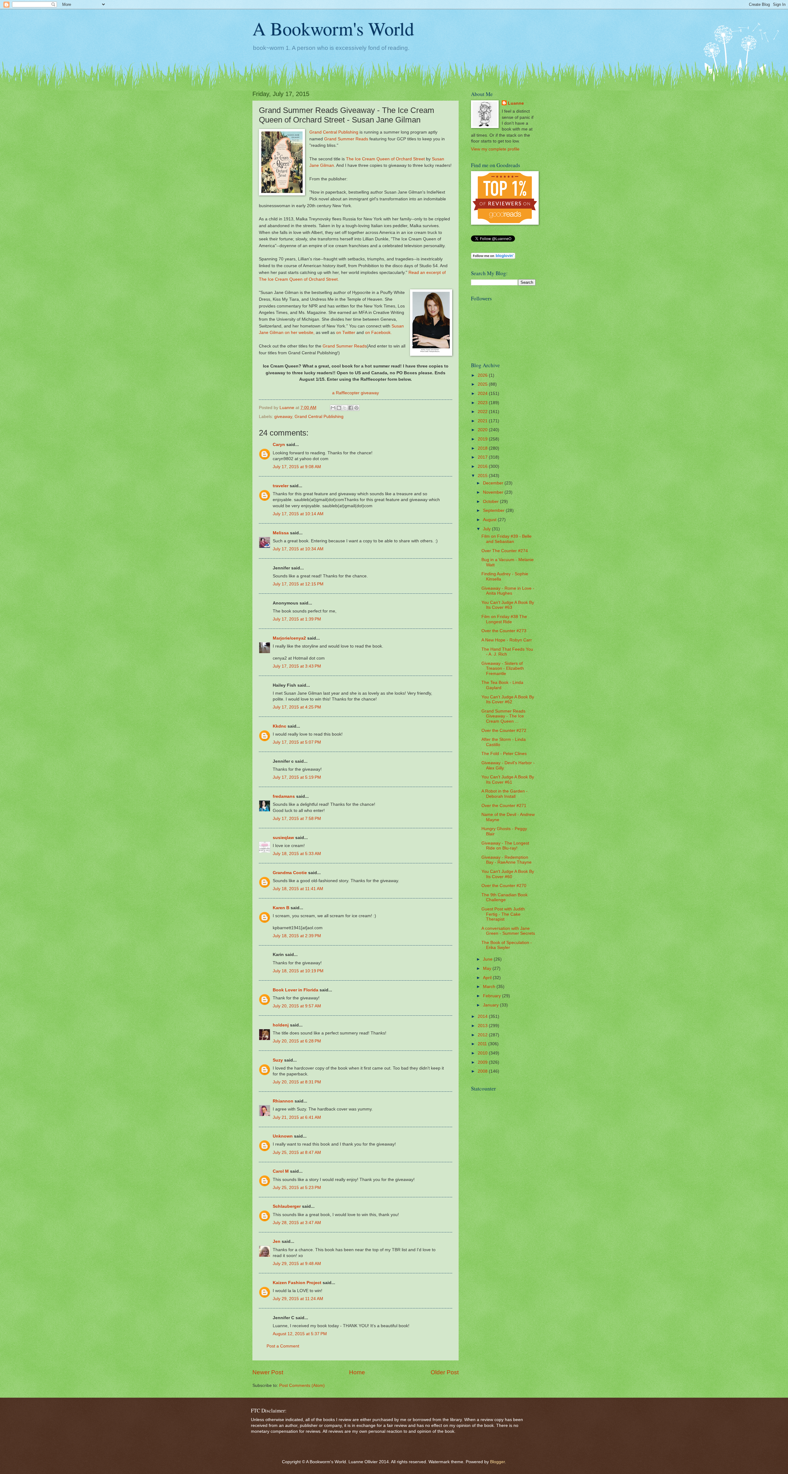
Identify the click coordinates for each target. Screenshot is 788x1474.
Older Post (445, 1372)
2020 (483, 430)
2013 (483, 1025)
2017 (483, 457)
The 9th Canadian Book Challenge (504, 897)
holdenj (281, 1025)
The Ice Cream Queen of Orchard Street (385, 158)
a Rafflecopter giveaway (355, 392)
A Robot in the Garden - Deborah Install (504, 794)
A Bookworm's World (333, 28)
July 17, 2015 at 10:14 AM (298, 514)
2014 (483, 1016)
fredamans (284, 796)
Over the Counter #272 (503, 730)
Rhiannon (283, 1101)
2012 (483, 1035)
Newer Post (267, 1372)
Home (357, 1372)
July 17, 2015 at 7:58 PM (297, 818)
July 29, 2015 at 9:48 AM (297, 1263)
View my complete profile (495, 149)
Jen (276, 1241)
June (488, 959)
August (490, 519)
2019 (483, 439)
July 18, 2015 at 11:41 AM (298, 888)
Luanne (516, 103)
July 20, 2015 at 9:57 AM (297, 1006)
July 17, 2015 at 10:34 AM (298, 549)
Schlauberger (287, 1206)
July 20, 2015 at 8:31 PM (297, 1082)
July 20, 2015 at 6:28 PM (297, 1041)
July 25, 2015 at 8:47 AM (297, 1152)
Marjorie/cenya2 (289, 638)
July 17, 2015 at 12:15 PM (298, 584)
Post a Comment (283, 1346)
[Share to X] (345, 408)
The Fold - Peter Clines (504, 753)
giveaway (283, 416)
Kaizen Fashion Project (297, 1282)
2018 (483, 448)
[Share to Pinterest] (356, 408)
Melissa (281, 533)
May (487, 968)
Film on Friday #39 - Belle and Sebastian (506, 539)
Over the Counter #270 (503, 885)
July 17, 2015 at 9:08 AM (297, 466)
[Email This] (333, 408)
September (494, 510)
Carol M (281, 1171)
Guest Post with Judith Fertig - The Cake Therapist (503, 914)
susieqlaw (283, 837)
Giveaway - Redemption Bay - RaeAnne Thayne (506, 860)
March (490, 986)
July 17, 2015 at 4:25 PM (297, 707)
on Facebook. (378, 332)
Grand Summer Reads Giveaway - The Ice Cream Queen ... (503, 716)
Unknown (283, 1136)
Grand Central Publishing (333, 132)
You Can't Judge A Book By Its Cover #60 (507, 874)
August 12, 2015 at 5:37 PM (300, 1333)
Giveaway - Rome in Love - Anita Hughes (507, 591)
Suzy (278, 1060)
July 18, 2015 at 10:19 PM (298, 971)
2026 (483, 375)
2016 (483, 466)
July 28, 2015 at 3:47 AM (297, 1222)
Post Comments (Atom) (302, 1385)
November (494, 492)
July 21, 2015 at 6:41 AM (297, 1117)
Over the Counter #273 (503, 631)
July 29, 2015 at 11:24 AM (298, 1298)
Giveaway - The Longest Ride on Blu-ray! (505, 846)
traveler (280, 486)
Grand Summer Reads (346, 138)
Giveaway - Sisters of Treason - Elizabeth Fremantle (502, 668)
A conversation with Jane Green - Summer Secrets (508, 931)
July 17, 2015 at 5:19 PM (297, 777)
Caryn (279, 444)
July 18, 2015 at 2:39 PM (297, 936)
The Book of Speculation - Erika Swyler (506, 945)
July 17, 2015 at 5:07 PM (297, 742)
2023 (483, 402)
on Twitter (345, 332)
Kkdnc (279, 726)
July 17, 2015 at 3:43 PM (297, 666)
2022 (483, 411)
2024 (483, 393)
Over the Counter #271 (503, 805)
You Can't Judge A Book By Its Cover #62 (507, 700)
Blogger (497, 1462)
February (492, 996)
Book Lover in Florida (295, 990)
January (491, 1005)
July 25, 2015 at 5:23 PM (297, 1187)
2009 (483, 1062)
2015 (483, 475)
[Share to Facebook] (351, 408)
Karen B (281, 908)
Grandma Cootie (290, 872)
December (494, 483)
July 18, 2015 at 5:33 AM (297, 853)
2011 (483, 1044)
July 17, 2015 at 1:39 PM (297, 619)
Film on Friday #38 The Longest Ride (504, 619)
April (488, 977)
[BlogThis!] (339, 408)
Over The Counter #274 (504, 550)
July (487, 529)
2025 (483, 384)
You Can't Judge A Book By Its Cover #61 (507, 780)
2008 (483, 1071)
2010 (483, 1053)
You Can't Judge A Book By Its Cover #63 (507, 605)
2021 (483, 421)
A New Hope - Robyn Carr (506, 640)
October (491, 501)
